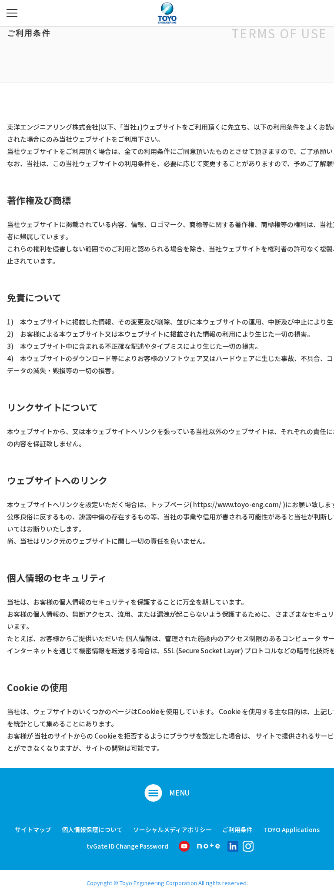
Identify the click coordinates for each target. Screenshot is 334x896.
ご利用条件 (237, 829)
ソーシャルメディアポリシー (172, 829)
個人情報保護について (92, 829)
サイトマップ (33, 829)
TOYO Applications (291, 829)
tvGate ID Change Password (127, 846)
